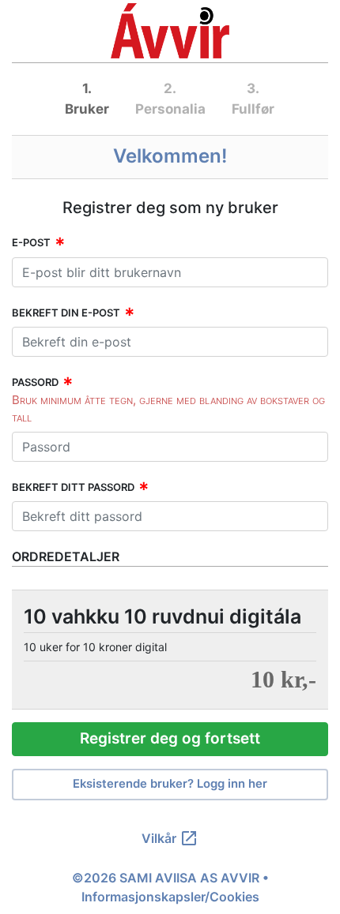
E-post (31, 242)
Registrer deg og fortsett (170, 738)
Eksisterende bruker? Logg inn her (170, 784)
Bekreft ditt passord (73, 487)
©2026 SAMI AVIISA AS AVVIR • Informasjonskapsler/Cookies (170, 887)
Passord (35, 382)
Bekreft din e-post (66, 312)
